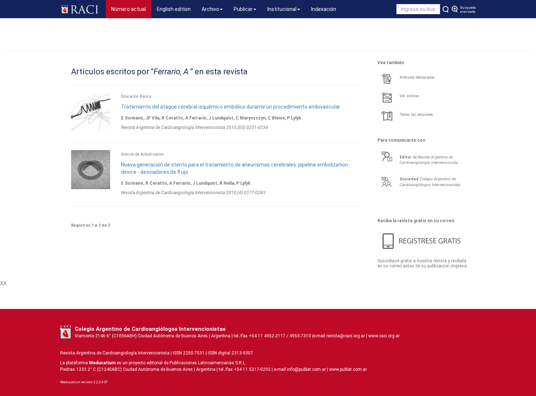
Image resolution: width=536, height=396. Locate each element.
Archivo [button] (210, 9)
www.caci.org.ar (384, 335)
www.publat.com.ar (347, 369)
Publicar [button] (243, 9)
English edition (174, 9)
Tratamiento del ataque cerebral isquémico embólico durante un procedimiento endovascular (230, 107)
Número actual (131, 9)
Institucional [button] (281, 9)
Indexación (323, 9)
